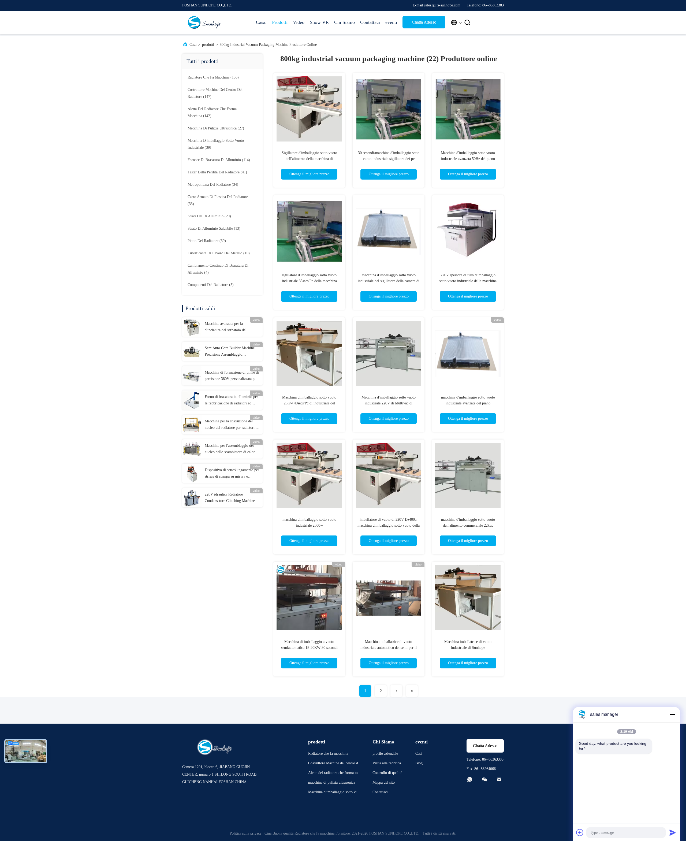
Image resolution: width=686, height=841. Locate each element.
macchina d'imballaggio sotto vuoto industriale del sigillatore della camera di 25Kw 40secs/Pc (388, 281)
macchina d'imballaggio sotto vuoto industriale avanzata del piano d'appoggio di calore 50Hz (468, 403)
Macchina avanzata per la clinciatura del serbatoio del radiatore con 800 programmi (227, 327)
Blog (419, 763)
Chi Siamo (344, 22)
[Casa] (203, 22)
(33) (218, 200)
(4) (218, 268)
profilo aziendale (385, 753)
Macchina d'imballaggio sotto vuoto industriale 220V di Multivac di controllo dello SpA (388, 403)
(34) (213, 185)
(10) (219, 253)
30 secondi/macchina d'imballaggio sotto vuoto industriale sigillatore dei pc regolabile (388, 159)
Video (298, 22)
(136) (213, 77)
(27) (216, 128)
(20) (209, 216)
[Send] (672, 832)
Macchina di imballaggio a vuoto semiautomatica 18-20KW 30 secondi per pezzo (309, 648)
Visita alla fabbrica (386, 763)
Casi (418, 753)
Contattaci (370, 22)
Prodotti (280, 22)
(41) (217, 172)
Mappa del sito (383, 782)
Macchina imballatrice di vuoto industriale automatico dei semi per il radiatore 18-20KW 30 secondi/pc (388, 648)
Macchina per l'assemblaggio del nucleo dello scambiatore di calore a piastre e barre (232, 449)
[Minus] (672, 714)
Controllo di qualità (387, 773)
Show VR (319, 22)
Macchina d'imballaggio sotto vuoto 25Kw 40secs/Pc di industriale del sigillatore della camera (309, 403)
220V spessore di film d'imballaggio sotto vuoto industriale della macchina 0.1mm (468, 281)
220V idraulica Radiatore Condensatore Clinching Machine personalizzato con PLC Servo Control (230, 498)
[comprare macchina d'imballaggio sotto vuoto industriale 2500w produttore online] (309, 475)
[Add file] (580, 832)
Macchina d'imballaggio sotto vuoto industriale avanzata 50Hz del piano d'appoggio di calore (468, 159)
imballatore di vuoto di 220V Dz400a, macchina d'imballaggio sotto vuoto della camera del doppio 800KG (388, 525)
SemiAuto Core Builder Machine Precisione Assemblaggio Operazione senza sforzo (230, 352)
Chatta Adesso (424, 22)
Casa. (261, 22)
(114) (219, 160)
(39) (216, 144)
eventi (391, 22)
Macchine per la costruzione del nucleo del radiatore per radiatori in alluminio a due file (232, 425)
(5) (211, 285)
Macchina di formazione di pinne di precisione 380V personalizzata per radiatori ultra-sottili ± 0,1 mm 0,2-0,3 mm (232, 376)
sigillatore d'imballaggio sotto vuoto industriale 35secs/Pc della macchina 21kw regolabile (309, 281)
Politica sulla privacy (246, 833)
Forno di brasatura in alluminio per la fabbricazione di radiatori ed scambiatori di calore (231, 401)
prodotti (208, 45)
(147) (215, 93)
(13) (214, 228)
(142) (212, 112)
